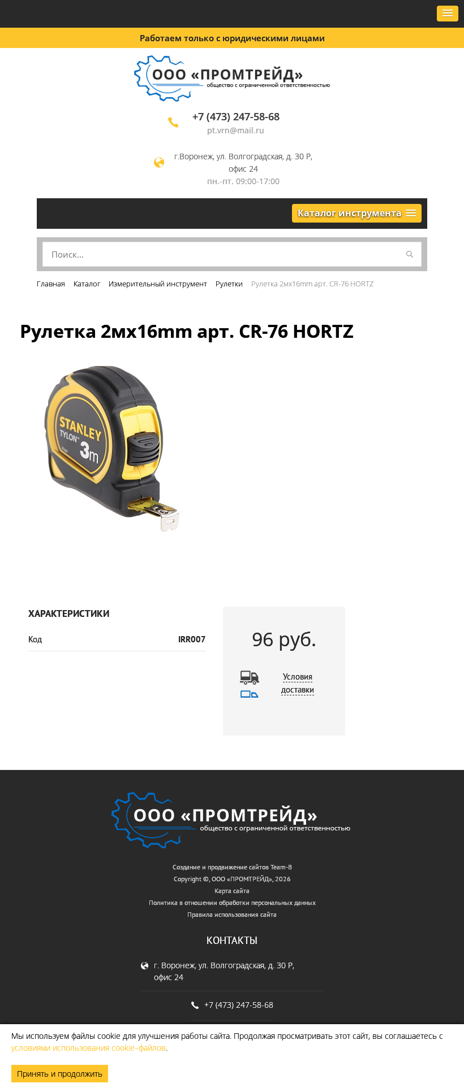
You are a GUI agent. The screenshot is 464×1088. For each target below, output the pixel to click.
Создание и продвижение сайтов (221, 867)
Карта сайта (232, 890)
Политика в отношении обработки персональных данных (232, 902)
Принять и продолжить (59, 1073)
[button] (447, 13)
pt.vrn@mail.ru (235, 130)
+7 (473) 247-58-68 (236, 116)
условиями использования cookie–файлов (88, 1047)
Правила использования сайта (232, 914)
